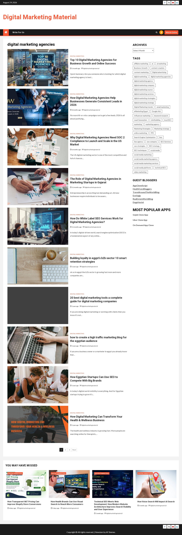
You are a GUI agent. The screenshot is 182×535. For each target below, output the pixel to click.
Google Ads (156, 111)
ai (152, 64)
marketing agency (152, 124)
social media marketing (143, 155)
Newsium (99, 532)
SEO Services (166, 142)
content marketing (141, 72)
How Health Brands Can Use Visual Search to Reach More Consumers (67, 502)
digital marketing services (144, 94)
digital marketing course (143, 90)
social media (155, 150)
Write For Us (18, 32)
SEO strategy (154, 146)
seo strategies (139, 146)
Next (74, 450)
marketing (138, 124)
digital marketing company (144, 85)
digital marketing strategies (144, 98)
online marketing (140, 133)
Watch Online (171, 32)
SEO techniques (140, 150)
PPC (152, 133)
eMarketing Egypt (141, 111)
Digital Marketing (77, 56)
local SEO (167, 120)
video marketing (140, 172)
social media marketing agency (145, 159)
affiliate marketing (141, 64)
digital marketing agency (143, 81)
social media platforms (142, 168)
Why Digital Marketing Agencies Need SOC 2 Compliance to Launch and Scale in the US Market (97, 141)
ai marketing (161, 64)
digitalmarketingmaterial (91, 68)
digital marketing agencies (161, 77)
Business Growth (141, 68)
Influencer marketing (142, 116)
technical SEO (160, 168)
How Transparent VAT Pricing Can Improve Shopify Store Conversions (24, 502)
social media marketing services (146, 163)
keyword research (161, 116)
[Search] (156, 32)
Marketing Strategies (142, 129)
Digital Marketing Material (40, 17)
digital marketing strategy (144, 103)
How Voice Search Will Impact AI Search (156, 501)
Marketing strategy (161, 129)
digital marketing (140, 77)
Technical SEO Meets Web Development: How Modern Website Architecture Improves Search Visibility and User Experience (112, 505)
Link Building (155, 120)
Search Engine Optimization (145, 137)
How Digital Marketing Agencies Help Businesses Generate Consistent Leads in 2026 (96, 101)
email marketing (163, 107)
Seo (160, 137)
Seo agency (138, 142)
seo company (152, 142)
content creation (157, 68)
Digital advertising (159, 72)
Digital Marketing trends (143, 107)
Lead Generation (140, 120)
